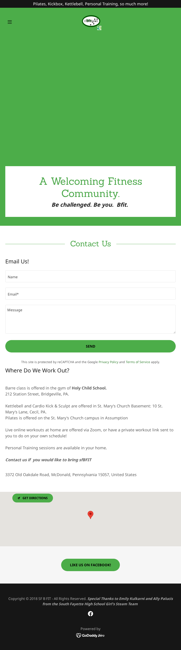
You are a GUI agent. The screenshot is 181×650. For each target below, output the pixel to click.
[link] (90, 22)
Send (90, 346)
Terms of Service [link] (138, 362)
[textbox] (90, 276)
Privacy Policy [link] (108, 362)
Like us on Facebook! (90, 564)
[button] (18, 22)
